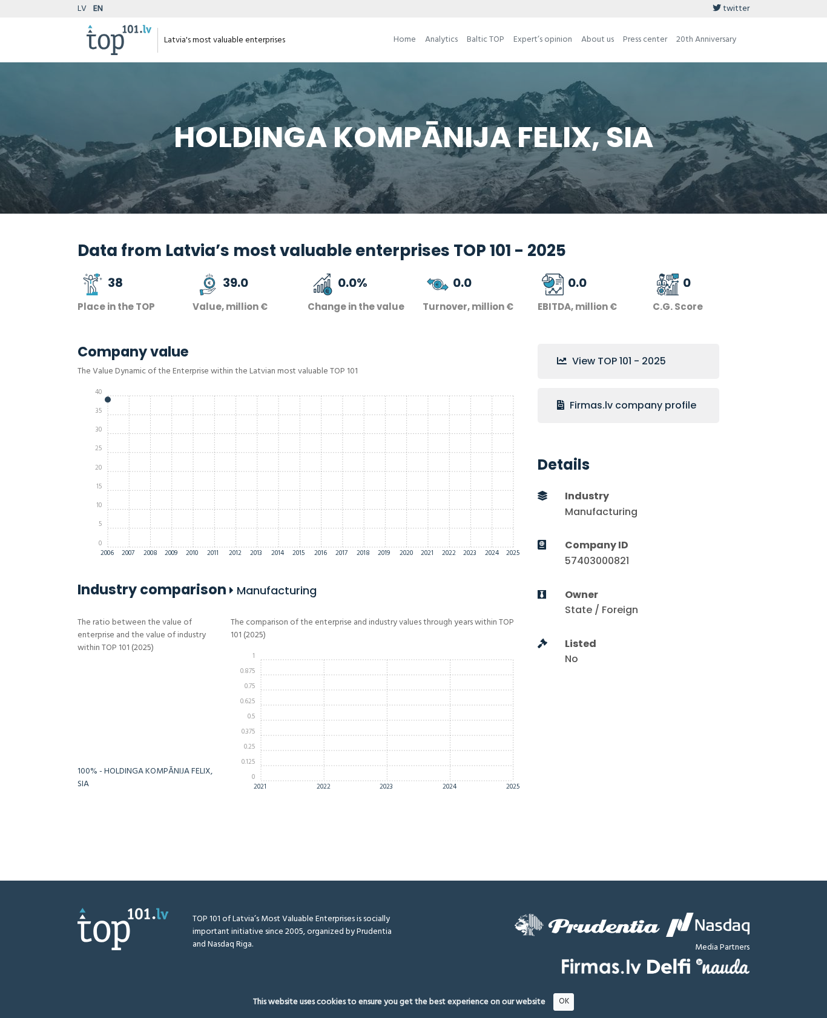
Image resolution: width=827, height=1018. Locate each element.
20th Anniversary (706, 40)
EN (98, 8)
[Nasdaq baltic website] (708, 925)
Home (405, 40)
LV (82, 8)
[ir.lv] (723, 966)
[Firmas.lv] (601, 966)
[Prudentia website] (587, 925)
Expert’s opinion (542, 40)
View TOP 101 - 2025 (618, 361)
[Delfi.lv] (668, 966)
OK (564, 1001)
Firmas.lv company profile (631, 405)
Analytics (441, 40)
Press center (645, 40)
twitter (735, 9)
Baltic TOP (485, 40)
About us (597, 40)
